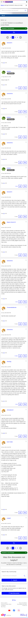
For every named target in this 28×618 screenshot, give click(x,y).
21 (3, 183)
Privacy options (4, 602)
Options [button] (2, 20)
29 (3, 509)
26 (3, 352)
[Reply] (25, 65)
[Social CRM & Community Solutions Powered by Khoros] (23, 615)
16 (3, 62)
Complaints (3, 605)
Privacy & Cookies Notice (6, 604)
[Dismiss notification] (26, 5)
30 (3, 534)
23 (3, 252)
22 (3, 213)
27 (3, 401)
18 (3, 108)
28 (3, 433)
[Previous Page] (7, 37)
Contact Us (24, 605)
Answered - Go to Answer (14, 28)
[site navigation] (1, 2)
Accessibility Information (22, 604)
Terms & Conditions (23, 602)
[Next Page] (20, 37)
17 (3, 84)
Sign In (26, 2)
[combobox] (13, 10)
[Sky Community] (8, 2)
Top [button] (15, 600)
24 (3, 298)
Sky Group (3, 606)
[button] (26, 42)
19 (3, 134)
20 (3, 159)
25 (3, 320)
